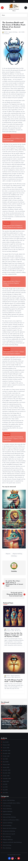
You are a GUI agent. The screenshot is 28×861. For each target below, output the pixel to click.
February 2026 (6, 744)
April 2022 (5, 792)
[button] (24, 703)
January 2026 (6, 747)
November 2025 (6, 753)
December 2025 (6, 750)
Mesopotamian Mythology (9, 831)
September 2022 (7, 778)
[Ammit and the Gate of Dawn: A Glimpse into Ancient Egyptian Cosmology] (14, 539)
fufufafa (6, 32)
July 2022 (5, 784)
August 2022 (6, 781)
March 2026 (5, 742)
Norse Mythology (7, 836)
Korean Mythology (7, 825)
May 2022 (5, 789)
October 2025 (6, 756)
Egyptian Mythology (13, 32)
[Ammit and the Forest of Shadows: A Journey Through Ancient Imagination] (14, 519)
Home (3, 15)
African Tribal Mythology (8, 718)
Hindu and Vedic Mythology (9, 817)
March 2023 (5, 761)
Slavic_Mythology (7, 848)
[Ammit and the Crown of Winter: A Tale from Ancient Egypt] (14, 499)
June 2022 (5, 787)
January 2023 (6, 767)
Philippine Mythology (8, 839)
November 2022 (6, 773)
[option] (14, 717)
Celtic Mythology (7, 805)
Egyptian (8, 553)
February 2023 (6, 764)
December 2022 (6, 770)
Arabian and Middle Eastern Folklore (11, 803)
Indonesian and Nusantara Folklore (11, 819)
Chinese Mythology (7, 808)
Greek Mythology (7, 814)
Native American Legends (9, 833)
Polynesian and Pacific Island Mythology (12, 842)
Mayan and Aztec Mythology (9, 828)
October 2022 (6, 775)
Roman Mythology (7, 845)
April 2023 (5, 759)
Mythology (14, 556)
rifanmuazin (7, 727)
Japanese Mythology (7, 822)
